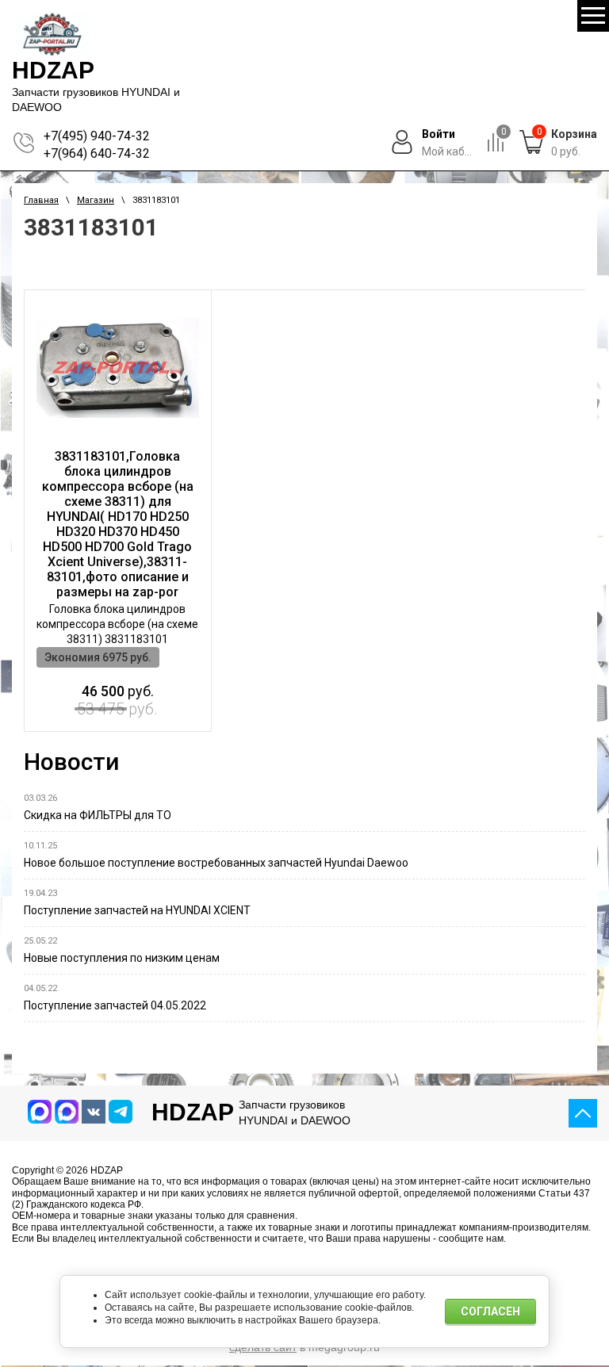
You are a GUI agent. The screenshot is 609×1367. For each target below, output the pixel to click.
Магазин (95, 200)
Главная (41, 200)
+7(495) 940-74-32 (97, 136)
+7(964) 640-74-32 (97, 153)
